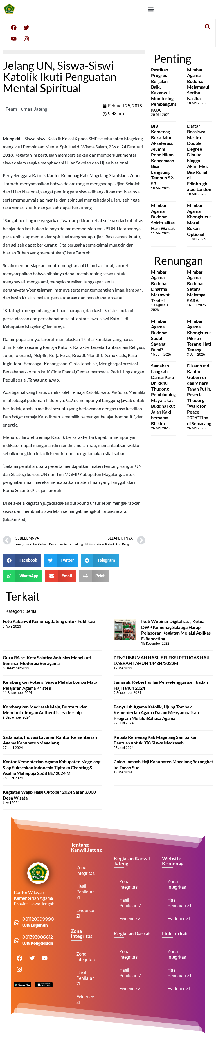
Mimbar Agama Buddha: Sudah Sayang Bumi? (159, 335)
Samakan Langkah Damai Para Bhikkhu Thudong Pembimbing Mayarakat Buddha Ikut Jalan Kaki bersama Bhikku (163, 394)
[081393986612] (16, 941)
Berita (31, 611)
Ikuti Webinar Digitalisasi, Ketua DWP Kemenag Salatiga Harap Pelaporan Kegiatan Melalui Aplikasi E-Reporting (176, 630)
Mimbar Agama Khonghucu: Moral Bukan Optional (199, 219)
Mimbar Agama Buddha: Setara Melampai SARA (196, 286)
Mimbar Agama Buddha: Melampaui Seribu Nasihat (198, 84)
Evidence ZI (85, 913)
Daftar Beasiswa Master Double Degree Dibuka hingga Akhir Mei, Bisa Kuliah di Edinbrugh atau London (199, 157)
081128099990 (38, 919)
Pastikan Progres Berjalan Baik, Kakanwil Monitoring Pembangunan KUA (165, 89)
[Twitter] (26, 27)
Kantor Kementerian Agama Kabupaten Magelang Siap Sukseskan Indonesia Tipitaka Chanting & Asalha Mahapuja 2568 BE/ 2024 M (51, 767)
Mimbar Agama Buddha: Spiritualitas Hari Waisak (163, 216)
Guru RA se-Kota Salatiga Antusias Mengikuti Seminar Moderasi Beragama (47, 660)
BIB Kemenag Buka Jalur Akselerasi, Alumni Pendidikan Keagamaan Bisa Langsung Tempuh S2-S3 (162, 154)
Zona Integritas (85, 870)
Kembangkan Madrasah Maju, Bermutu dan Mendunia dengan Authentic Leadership (45, 709)
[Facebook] (13, 27)
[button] (150, 9)
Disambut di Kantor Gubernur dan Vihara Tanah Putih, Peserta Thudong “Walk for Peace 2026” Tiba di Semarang (199, 394)
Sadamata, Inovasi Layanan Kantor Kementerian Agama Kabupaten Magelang (50, 739)
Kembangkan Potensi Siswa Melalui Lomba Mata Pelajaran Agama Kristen (50, 684)
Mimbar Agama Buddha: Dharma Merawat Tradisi (160, 286)
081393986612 (37, 937)
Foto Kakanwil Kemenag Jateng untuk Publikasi (49, 621)
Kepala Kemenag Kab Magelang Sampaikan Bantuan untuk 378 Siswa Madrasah (155, 739)
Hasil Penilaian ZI (85, 892)
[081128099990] (16, 923)
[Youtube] (13, 38)
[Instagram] (26, 38)
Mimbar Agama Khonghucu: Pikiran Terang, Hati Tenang (199, 335)
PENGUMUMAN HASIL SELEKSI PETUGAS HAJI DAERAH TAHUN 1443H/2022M (162, 660)
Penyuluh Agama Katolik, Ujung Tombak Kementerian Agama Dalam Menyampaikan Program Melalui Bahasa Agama (156, 712)
